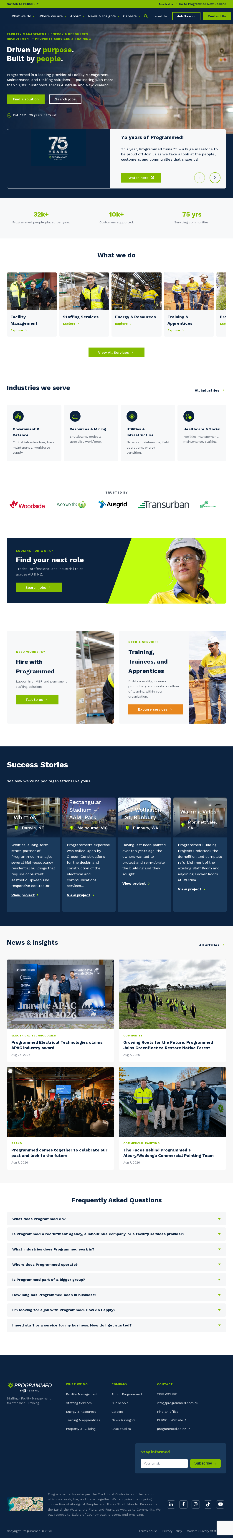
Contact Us (217, 16)
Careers (117, 1411)
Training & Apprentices (83, 1420)
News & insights (123, 1420)
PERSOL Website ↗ (172, 1420)
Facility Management (82, 1394)
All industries (207, 390)
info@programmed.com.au (177, 1403)
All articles (209, 945)
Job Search (186, 16)
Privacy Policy (172, 1531)
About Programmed (126, 1394)
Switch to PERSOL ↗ (23, 4)
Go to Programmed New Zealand (202, 4)
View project (23, 895)
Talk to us (34, 699)
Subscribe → (205, 1463)
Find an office (167, 1411)
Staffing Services (79, 1403)
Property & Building (81, 1429)
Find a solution (26, 99)
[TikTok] (208, 1504)
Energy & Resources (81, 1411)
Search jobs (65, 99)
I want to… (161, 16)
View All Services (114, 352)
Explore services (153, 709)
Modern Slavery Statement (206, 1531)
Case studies (121, 1429)
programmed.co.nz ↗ (173, 1429)
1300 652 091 (167, 1394)
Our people (120, 1403)
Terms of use (148, 1531)
